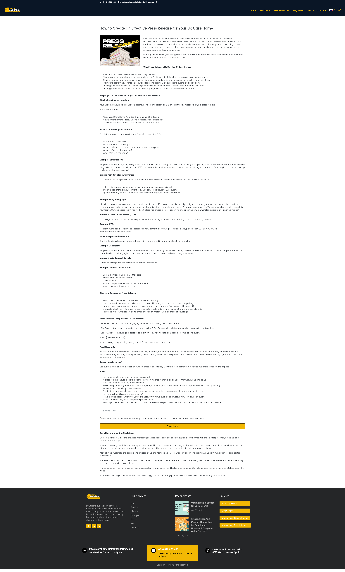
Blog (133, 524)
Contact (322, 10)
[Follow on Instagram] (99, 526)
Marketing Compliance (235, 518)
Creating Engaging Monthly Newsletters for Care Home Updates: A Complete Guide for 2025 (202, 525)
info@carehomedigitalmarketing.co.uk (111, 549)
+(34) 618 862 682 (168, 549)
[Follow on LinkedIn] (94, 526)
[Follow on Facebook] (88, 526)
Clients (134, 511)
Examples (136, 515)
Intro (133, 503)
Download (172, 426)
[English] (332, 12)
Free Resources (281, 10)
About (311, 10)
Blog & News (299, 10)
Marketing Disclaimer (234, 525)
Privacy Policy (230, 503)
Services (264, 10)
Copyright (227, 510)
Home (253, 10)
